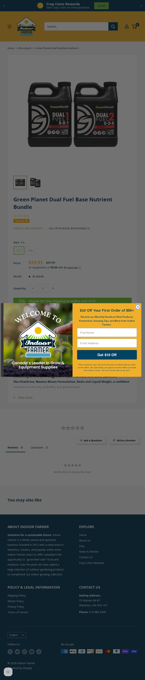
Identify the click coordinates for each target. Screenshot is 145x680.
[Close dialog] (138, 307)
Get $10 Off (106, 354)
